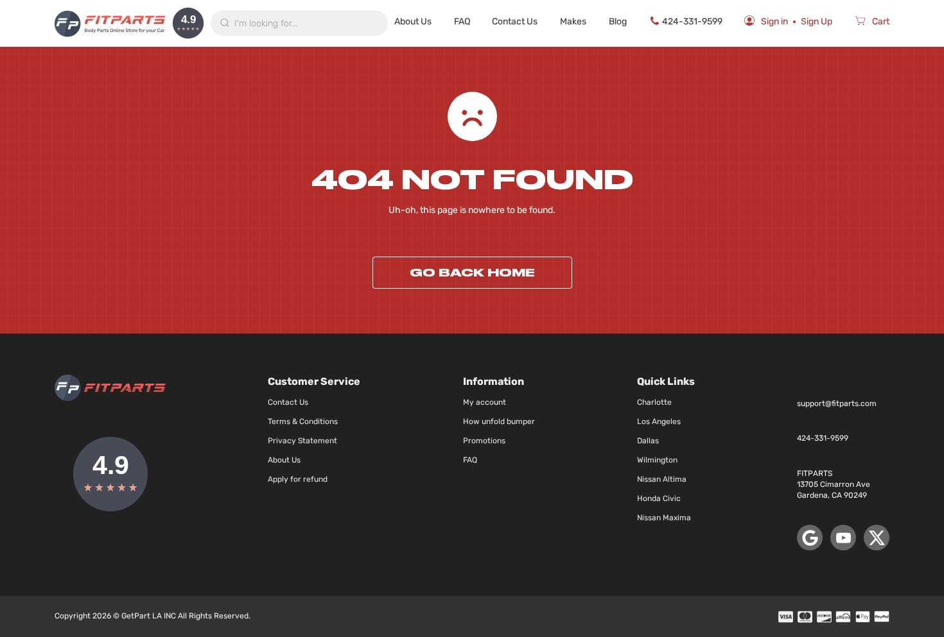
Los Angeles (659, 421)
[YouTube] (843, 537)
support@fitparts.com (837, 403)
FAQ (462, 21)
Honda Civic (659, 498)
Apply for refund (298, 479)
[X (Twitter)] (876, 537)
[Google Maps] (810, 537)
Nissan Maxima (664, 517)
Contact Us (515, 21)
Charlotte (654, 402)
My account (484, 402)
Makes (573, 21)
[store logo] (110, 23)
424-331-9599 (692, 21)
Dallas (648, 440)
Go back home (472, 272)
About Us (413, 21)
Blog (618, 21)
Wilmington (657, 459)
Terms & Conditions (303, 421)
